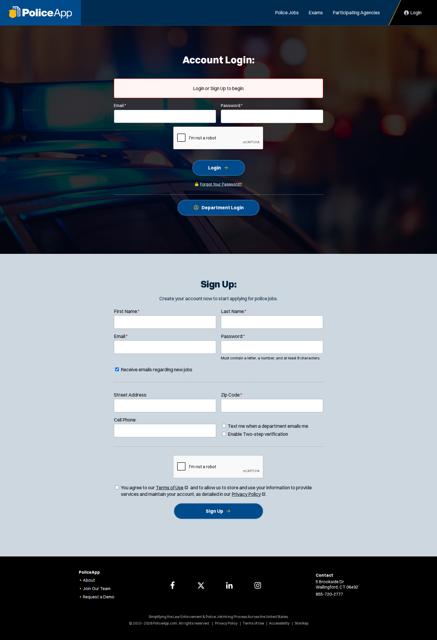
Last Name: (233, 311)
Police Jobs (287, 12)
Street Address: (130, 395)
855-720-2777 (329, 594)
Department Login (223, 207)
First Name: (127, 311)
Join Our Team (97, 588)
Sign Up (214, 511)
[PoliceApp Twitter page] (201, 585)
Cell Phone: (125, 420)
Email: (120, 105)
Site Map (301, 623)
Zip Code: (231, 395)
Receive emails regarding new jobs (156, 369)
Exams (316, 12)
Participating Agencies (356, 12)
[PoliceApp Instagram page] (258, 585)
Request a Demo (98, 597)
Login (214, 168)
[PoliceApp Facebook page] (172, 585)
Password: (232, 105)
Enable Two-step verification (257, 434)
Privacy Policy (248, 494)
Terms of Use (171, 487)
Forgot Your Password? (221, 184)
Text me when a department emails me (267, 426)
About (89, 580)
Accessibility (279, 623)
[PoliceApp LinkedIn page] (229, 585)
